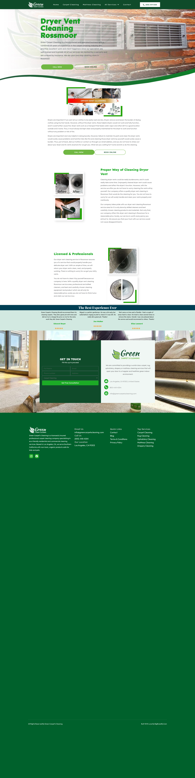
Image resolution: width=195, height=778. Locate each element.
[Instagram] (31, 456)
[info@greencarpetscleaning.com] (106, 393)
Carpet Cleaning (71, 5)
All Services (110, 5)
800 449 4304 (115, 388)
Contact (127, 5)
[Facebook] (37, 456)
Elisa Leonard (137, 324)
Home (56, 5)
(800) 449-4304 (81, 439)
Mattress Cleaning (92, 5)
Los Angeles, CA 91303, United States (124, 381)
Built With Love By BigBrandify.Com (154, 724)
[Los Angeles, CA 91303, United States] (106, 381)
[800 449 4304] (106, 387)
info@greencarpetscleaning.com (123, 394)
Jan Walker (98, 321)
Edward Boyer (60, 324)
